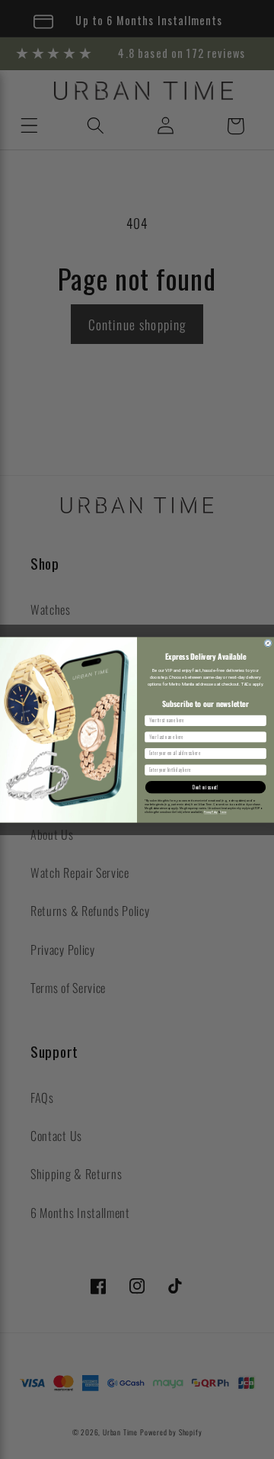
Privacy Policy (211, 812)
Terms (223, 812)
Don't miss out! (205, 786)
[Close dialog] (268, 642)
